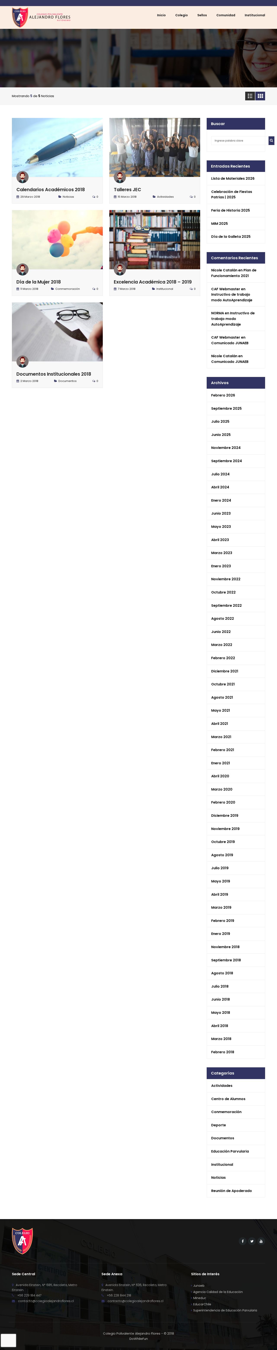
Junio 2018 (220, 999)
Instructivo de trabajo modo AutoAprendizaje (233, 319)
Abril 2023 (220, 539)
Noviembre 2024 (226, 447)
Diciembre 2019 (224, 815)
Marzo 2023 (221, 552)
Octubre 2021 (223, 684)
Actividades (165, 197)
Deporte (218, 1125)
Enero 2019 (220, 933)
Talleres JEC (127, 189)
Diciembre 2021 (224, 671)
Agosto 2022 (222, 618)
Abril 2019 (219, 894)
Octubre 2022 (223, 592)
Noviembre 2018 (225, 946)
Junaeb (199, 1285)
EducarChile (202, 1304)
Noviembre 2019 (225, 828)
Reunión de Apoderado (231, 1190)
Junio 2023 (221, 513)
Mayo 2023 (221, 526)
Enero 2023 (221, 566)
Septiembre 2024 (226, 460)
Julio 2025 (220, 421)
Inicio (161, 15)
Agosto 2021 (222, 697)
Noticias (68, 197)
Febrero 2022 (223, 657)
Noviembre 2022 (225, 579)
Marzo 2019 (221, 907)
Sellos (202, 15)
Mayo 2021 (220, 710)
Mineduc (199, 1298)
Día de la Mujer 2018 (38, 282)
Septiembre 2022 (226, 605)
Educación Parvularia (230, 1151)
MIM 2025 (219, 223)
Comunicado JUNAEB (229, 343)
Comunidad (225, 15)
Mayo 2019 (220, 881)
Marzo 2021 (221, 736)
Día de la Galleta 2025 (231, 236)
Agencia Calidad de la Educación (218, 1292)
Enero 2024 (221, 500)
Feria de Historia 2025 (230, 210)
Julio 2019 (220, 868)
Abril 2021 (219, 723)
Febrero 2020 (223, 802)
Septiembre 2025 (226, 408)
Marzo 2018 (221, 1038)
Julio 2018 (220, 986)
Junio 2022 (221, 631)
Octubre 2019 (223, 841)
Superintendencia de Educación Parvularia (225, 1310)
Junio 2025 (221, 434)
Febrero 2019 (222, 920)
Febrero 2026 (223, 395)
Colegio (181, 15)
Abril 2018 (219, 1025)
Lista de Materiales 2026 (232, 178)
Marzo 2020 (221, 789)
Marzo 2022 (221, 644)
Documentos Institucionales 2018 (53, 374)
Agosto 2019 (222, 855)
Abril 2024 (220, 487)
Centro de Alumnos (228, 1098)
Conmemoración (67, 289)
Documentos (67, 381)
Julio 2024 (220, 474)
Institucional (164, 289)
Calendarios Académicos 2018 (50, 189)
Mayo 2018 (220, 1012)
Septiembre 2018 (226, 960)
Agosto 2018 (222, 973)
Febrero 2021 (222, 749)
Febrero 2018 (222, 1052)
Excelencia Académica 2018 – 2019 (153, 282)
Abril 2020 (220, 776)
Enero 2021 (220, 763)
